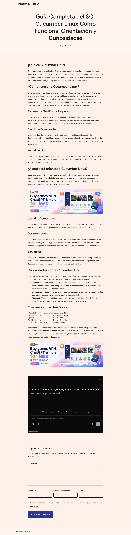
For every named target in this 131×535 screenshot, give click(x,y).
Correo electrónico (61, 491)
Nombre (32, 491)
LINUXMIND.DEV (27, 4)
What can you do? (48, 412)
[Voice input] (92, 424)
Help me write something (81, 412)
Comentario (33, 463)
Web (81, 491)
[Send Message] (98, 424)
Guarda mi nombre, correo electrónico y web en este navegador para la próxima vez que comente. (66, 504)
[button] (33, 424)
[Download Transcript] (99, 379)
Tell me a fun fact (63, 412)
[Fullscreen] (94, 379)
